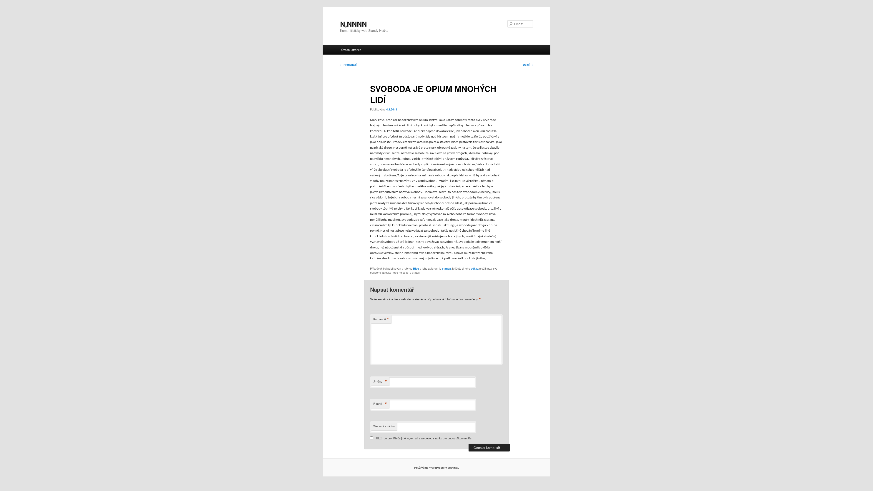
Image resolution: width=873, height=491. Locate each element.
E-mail (380, 403)
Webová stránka (384, 426)
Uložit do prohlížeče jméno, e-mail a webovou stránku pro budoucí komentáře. (424, 438)
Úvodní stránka (351, 50)
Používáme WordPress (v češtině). (436, 468)
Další (528, 65)
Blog (416, 268)
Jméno (380, 381)
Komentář (381, 319)
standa (446, 268)
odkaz (475, 268)
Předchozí (348, 65)
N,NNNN (353, 24)
